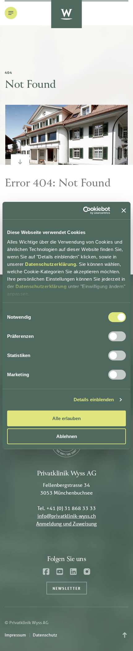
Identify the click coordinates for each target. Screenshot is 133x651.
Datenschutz (45, 635)
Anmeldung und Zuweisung (66, 523)
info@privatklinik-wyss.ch (66, 516)
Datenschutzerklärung (50, 264)
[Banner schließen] (124, 210)
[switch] (117, 336)
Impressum (15, 635)
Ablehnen (66, 436)
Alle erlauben (66, 418)
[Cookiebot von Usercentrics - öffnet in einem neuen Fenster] (83, 210)
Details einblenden (94, 399)
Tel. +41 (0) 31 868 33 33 (66, 508)
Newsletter (67, 588)
